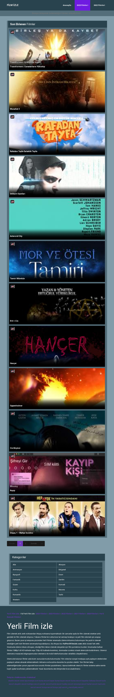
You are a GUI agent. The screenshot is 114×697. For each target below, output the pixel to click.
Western (16, 600)
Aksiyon (62, 565)
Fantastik (16, 580)
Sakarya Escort (95, 681)
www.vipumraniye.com (29, 681)
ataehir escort (13, 681)
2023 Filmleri (82, 5)
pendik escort (45, 684)
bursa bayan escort (63, 681)
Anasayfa (67, 5)
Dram (61, 575)
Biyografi (16, 575)
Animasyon (17, 570)
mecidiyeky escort (76, 687)
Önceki (12, 543)
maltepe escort (33, 684)
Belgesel (62, 570)
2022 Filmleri (99, 5)
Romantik (17, 595)
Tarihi (61, 595)
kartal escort (56, 684)
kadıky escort (67, 684)
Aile (14, 565)
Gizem (15, 585)
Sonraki (34, 543)
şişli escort (62, 687)
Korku (15, 590)
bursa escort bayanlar (80, 681)
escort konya (41, 687)
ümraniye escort (80, 684)
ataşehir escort (20, 684)
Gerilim (61, 580)
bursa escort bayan (46, 681)
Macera (62, 590)
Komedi (62, 585)
